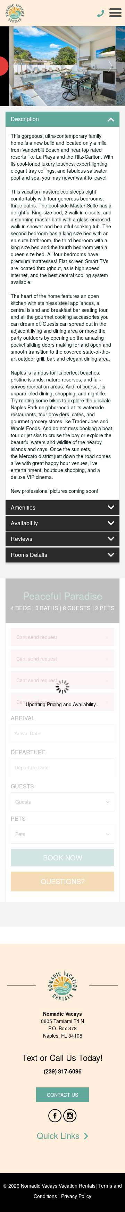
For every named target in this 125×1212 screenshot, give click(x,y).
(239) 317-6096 (63, 1071)
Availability (24, 523)
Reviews (21, 539)
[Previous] (14, 66)
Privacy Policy (76, 1196)
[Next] (110, 66)
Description (25, 119)
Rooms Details (29, 555)
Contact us (62, 1094)
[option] (62, 66)
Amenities (23, 507)
